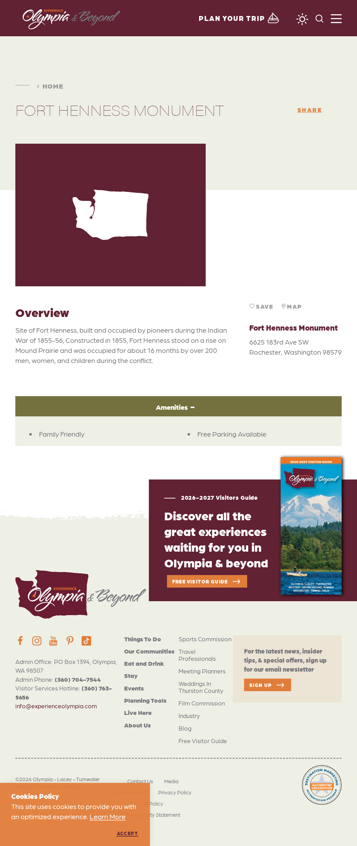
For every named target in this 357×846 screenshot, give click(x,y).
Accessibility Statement (153, 814)
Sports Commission (204, 638)
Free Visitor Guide (202, 740)
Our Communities (149, 651)
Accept (127, 833)
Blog (184, 728)
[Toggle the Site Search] (320, 18)
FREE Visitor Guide (200, 581)
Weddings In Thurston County (200, 687)
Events (134, 688)
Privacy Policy (174, 792)
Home (53, 85)
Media (171, 781)
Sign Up (260, 685)
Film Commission (201, 703)
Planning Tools (145, 700)
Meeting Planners (202, 670)
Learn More (108, 816)
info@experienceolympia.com (56, 705)
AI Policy (153, 803)
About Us (137, 724)
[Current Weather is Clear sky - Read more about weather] (302, 19)
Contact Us (140, 781)
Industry (189, 715)
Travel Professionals (197, 655)
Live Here (138, 712)
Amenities (172, 407)
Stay (131, 675)
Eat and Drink (144, 663)
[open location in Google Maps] (274, 215)
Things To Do (142, 638)
